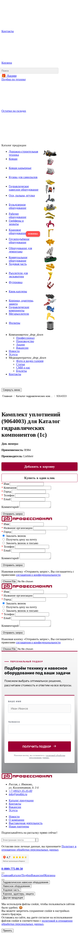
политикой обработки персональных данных (47, 756)
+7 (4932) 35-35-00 (20, 790)
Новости (14, 351)
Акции (20, 344)
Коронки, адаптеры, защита (18, 893)
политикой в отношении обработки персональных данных (37, 922)
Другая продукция (13, 897)
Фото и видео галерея (29, 361)
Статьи (20, 364)
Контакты (15, 374)
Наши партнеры (19, 826)
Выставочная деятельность (25, 823)
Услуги (13, 354)
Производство (25, 341)
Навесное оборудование (16, 886)
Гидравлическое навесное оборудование (25, 882)
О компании (16, 819)
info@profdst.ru (18, 794)
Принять (7, 930)
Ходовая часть (11, 890)
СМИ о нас (23, 367)
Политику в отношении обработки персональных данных (38, 848)
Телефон (14, 722)
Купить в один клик (39, 478)
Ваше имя (14, 701)
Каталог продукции (21, 800)
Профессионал (25, 337)
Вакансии (22, 347)
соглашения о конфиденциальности (38, 574)
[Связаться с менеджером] (2, 879)
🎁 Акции (9, 76)
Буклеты (21, 370)
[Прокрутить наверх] (2, 873)
